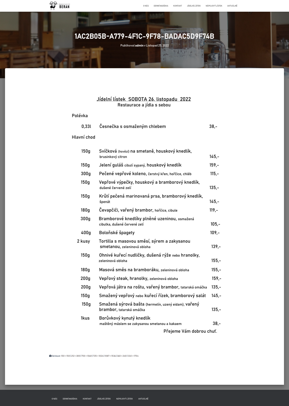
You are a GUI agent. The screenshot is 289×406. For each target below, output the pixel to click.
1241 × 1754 (133, 356)
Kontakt (177, 6)
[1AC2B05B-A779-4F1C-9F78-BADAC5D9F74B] (144, 214)
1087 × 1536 (110, 356)
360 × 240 (121, 356)
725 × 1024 (98, 356)
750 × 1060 (86, 356)
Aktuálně (232, 6)
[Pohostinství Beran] (60, 6)
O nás (146, 6)
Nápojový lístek (214, 6)
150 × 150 (65, 356)
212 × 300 (75, 356)
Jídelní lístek (194, 6)
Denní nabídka (161, 6)
